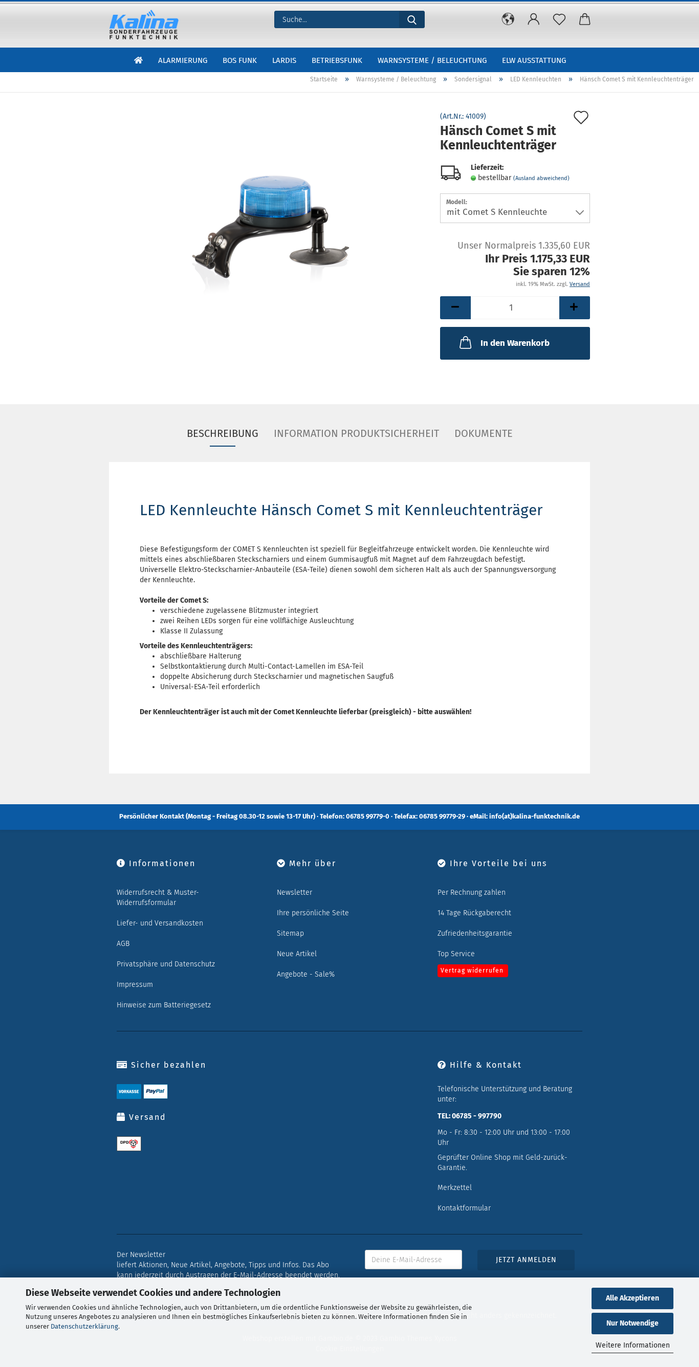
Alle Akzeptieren (632, 1298)
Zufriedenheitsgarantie (475, 933)
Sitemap (290, 933)
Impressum (135, 984)
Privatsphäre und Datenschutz (166, 964)
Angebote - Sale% (306, 974)
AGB (123, 943)
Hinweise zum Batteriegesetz (164, 1005)
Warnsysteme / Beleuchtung (432, 60)
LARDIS (284, 60)
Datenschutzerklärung (84, 1326)
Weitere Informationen (633, 1345)
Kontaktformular (464, 1208)
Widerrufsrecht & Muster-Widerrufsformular (158, 897)
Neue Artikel (297, 954)
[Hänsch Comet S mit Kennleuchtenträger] (266, 228)
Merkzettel (455, 1187)
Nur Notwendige (632, 1323)
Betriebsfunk (337, 60)
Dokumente (483, 433)
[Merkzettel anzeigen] (559, 19)
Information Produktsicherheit (356, 433)
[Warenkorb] (585, 19)
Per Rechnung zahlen (472, 892)
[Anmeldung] (534, 19)
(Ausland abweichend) (541, 178)
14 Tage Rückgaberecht (474, 913)
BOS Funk (240, 60)
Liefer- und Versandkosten (160, 923)
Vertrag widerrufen (472, 970)
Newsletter (294, 892)
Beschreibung (222, 433)
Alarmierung (182, 60)
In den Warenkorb (515, 343)
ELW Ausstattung (534, 60)
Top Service (456, 954)
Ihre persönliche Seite (313, 913)
